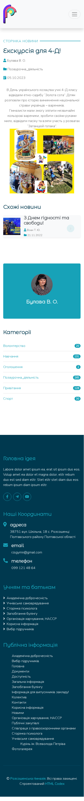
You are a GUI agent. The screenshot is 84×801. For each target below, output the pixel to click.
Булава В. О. (42, 302)
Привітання (12, 388)
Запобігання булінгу (22, 613)
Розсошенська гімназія (28, 778)
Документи (20, 671)
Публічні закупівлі (25, 723)
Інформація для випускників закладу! (40, 692)
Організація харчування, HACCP (32, 618)
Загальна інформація (28, 681)
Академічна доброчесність (27, 598)
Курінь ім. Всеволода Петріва (42, 743)
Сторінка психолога (22, 608)
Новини (18, 712)
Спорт (8, 398)
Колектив (19, 697)
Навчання (10, 356)
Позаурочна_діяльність (21, 377)
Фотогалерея (22, 749)
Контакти (19, 702)
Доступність (21, 676)
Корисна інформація (22, 624)
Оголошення (13, 367)
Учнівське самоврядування (28, 603)
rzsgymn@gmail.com (26, 552)
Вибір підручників (20, 629)
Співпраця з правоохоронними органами (44, 728)
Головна (18, 666)
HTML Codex (54, 783)
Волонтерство (14, 345)
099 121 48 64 (23, 568)
